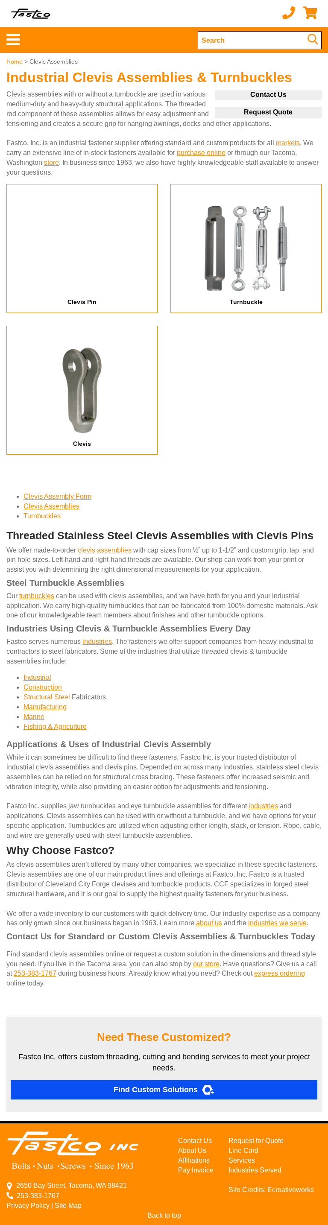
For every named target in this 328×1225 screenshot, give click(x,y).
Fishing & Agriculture (55, 726)
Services (241, 1160)
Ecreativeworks (290, 1189)
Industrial (37, 677)
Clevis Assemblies (51, 506)
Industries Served (254, 1170)
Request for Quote (256, 1140)
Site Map (68, 1205)
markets (288, 142)
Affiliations (194, 1160)
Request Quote (268, 112)
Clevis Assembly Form (57, 496)
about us (209, 923)
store (51, 162)
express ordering (279, 973)
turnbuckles (36, 595)
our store (206, 964)
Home (14, 61)
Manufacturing (45, 706)
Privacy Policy (28, 1205)
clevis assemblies (105, 550)
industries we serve (277, 923)
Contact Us (268, 94)
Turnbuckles (42, 516)
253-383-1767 (35, 973)
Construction (42, 687)
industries (97, 641)
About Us (192, 1150)
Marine (33, 716)
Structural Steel (46, 697)
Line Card (243, 1150)
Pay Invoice (196, 1170)
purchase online (201, 152)
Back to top (164, 1215)
